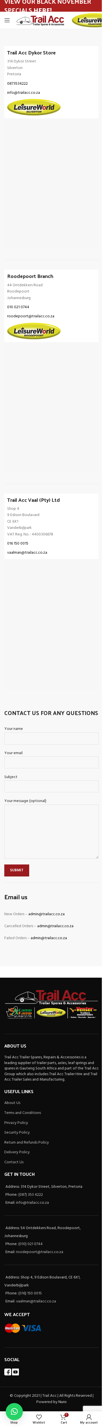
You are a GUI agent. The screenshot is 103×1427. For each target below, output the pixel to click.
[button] (14, 1411)
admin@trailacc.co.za (46, 914)
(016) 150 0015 (30, 1293)
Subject (10, 777)
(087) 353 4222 (30, 1194)
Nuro (62, 1402)
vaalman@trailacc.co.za (36, 1301)
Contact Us (13, 1162)
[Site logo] (41, 20)
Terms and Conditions (22, 1113)
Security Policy (17, 1132)
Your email (13, 753)
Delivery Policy (17, 1152)
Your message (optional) (25, 801)
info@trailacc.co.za (32, 1202)
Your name (13, 729)
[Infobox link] (51, 82)
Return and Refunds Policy (26, 1142)
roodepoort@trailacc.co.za (39, 1252)
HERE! (42, 10)
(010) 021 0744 (30, 1244)
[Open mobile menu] (7, 20)
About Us (12, 1103)
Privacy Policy (16, 1123)
